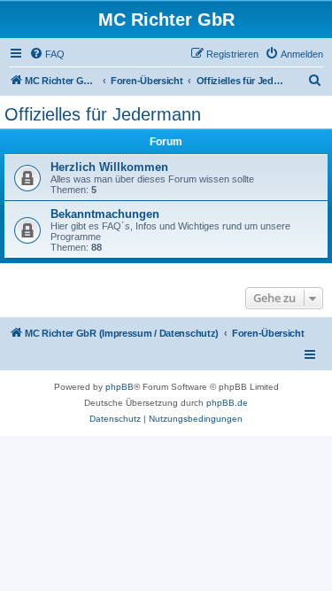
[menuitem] (47, 54)
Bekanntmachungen (104, 214)
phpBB (119, 387)
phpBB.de (227, 403)
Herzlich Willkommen (109, 167)
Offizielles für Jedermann (102, 114)
